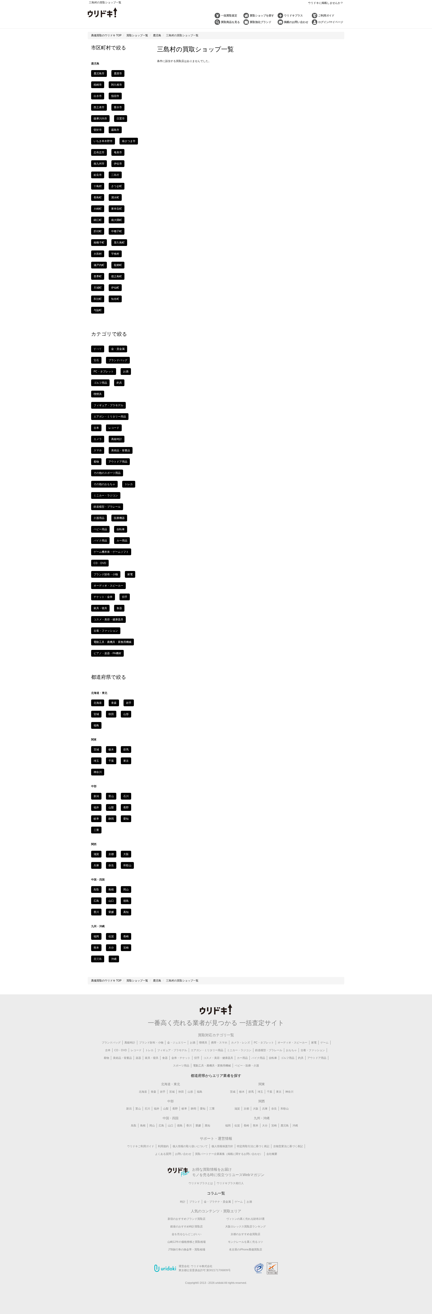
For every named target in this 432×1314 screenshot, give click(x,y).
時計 (182, 1201)
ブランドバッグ (117, 360)
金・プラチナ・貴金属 (217, 1201)
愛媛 (111, 912)
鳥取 (96, 889)
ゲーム (324, 1042)
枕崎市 (98, 84)
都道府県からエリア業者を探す (216, 1076)
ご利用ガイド (326, 15)
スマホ (98, 450)
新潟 (96, 796)
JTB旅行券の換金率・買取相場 (186, 1249)
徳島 (126, 900)
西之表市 (99, 107)
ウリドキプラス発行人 (230, 1183)
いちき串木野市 (103, 141)
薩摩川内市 (100, 118)
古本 (96, 427)
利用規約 (163, 1146)
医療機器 (119, 518)
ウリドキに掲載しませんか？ (325, 3)
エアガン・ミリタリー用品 (110, 416)
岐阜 (96, 818)
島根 (111, 889)
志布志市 (99, 152)
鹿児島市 (99, 73)
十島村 (98, 186)
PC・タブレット (104, 371)
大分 (111, 947)
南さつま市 (128, 141)
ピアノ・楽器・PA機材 (107, 653)
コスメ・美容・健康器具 (108, 619)
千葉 (111, 760)
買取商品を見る (230, 22)
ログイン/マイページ (330, 22)
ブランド (194, 1201)
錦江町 (98, 220)
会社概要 (271, 1154)
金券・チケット (180, 1057)
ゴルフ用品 (100, 382)
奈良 (111, 865)
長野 (126, 807)
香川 (96, 912)
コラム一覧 (216, 1193)
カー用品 (122, 540)
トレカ (129, 484)
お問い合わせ (183, 1154)
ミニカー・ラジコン (106, 495)
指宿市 (115, 96)
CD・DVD (100, 563)
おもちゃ (291, 1050)
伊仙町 (115, 287)
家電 (130, 574)
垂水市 (118, 107)
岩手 (128, 702)
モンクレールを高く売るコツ (245, 1241)
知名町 (115, 298)
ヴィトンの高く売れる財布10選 (245, 1218)
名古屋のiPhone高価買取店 (245, 1249)
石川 (126, 796)
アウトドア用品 (117, 461)
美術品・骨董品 (120, 450)
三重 (96, 830)
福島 (96, 725)
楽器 (138, 1057)
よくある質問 (163, 1154)
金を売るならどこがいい (186, 1234)
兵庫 (96, 865)
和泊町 (98, 298)
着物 (96, 461)
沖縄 (114, 959)
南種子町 (99, 242)
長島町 (98, 197)
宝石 (96, 360)
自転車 (121, 529)
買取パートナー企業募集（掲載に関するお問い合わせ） (229, 1154)
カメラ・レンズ (240, 1042)
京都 (111, 854)
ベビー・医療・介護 (247, 1065)
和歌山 (127, 865)
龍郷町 (118, 265)
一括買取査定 (229, 15)
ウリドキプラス (293, 15)
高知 (126, 912)
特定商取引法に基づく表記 (253, 1146)
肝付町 (98, 231)
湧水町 (115, 197)
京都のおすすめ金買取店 (245, 1234)
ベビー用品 (100, 529)
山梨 (111, 807)
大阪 (126, 854)
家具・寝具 (100, 608)
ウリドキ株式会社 (201, 1266)
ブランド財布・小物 (106, 574)
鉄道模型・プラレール (107, 506)
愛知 (126, 818)
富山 (111, 796)
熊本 (96, 947)
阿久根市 (116, 84)
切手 (124, 597)
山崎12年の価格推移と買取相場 (186, 1241)
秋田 (111, 714)
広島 (96, 900)
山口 (111, 900)
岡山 (126, 889)
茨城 (96, 749)
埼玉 (96, 760)
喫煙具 (98, 394)
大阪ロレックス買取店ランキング (245, 1226)
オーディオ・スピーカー (108, 585)
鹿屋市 (118, 73)
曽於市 (98, 129)
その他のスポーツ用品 (107, 473)
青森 (114, 702)
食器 (119, 608)
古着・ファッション (106, 630)
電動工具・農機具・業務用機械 (112, 642)
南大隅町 (116, 220)
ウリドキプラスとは (201, 1183)
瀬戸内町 (99, 265)
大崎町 (98, 208)
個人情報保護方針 (222, 1146)
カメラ (98, 439)
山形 (126, 714)
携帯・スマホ (219, 1042)
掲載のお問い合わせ (296, 22)
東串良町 (116, 208)
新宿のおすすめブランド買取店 (186, 1218)
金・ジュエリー (176, 1042)
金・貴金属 (118, 349)
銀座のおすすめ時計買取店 (186, 1226)
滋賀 (96, 854)
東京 (126, 760)
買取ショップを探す (262, 15)
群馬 (126, 749)
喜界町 (98, 276)
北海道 (98, 702)
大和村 (98, 253)
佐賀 (111, 936)
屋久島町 (119, 242)
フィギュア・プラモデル (108, 405)
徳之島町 (116, 276)
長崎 (126, 936)
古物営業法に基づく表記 (288, 1146)
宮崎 (126, 947)
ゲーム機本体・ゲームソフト (111, 551)
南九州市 (99, 163)
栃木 (111, 749)
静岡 (111, 818)
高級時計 (116, 439)
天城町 (98, 287)
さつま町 (116, 186)
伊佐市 (118, 163)
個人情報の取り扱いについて (190, 1146)
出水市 (98, 96)
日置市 (121, 118)
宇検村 (115, 253)
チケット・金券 (103, 597)
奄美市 (118, 152)
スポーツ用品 (181, 1065)
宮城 (96, 714)
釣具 (119, 382)
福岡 (96, 936)
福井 (96, 807)
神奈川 (98, 772)
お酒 (125, 371)
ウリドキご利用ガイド (140, 1146)
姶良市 (98, 175)
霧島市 (115, 129)
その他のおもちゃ (104, 484)
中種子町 (116, 231)
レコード (113, 427)
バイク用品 (100, 540)
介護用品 (99, 518)
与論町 (98, 310)
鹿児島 (285, 1125)
